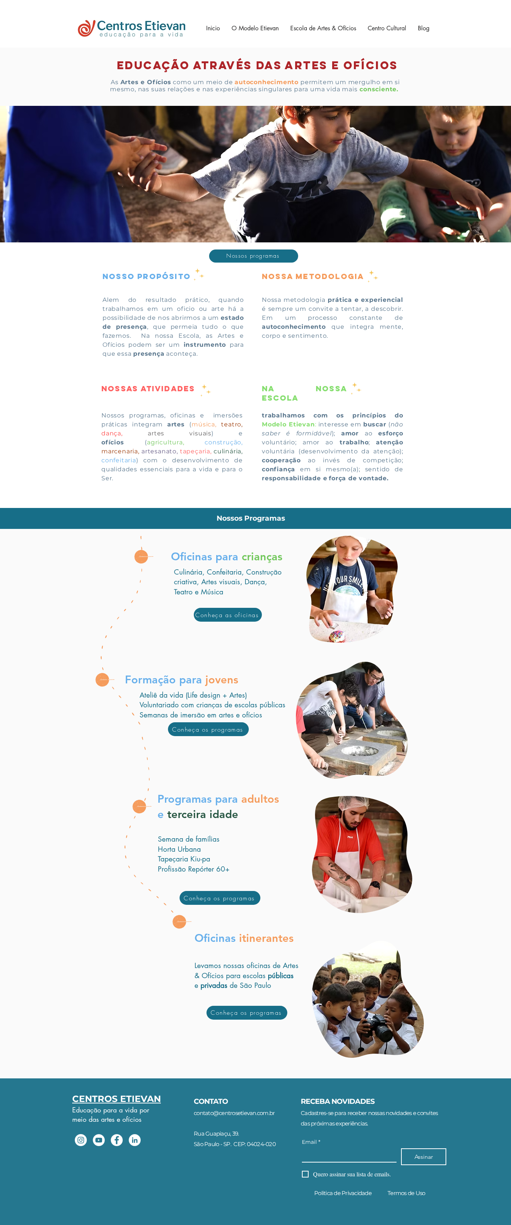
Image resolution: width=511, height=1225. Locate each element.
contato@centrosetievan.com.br (234, 1113)
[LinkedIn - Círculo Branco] (135, 1140)
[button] (323, 28)
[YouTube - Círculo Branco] (99, 1140)
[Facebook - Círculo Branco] (117, 1140)
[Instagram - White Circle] (81, 1140)
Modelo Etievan (288, 424)
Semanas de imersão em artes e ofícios (201, 715)
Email (311, 1142)
